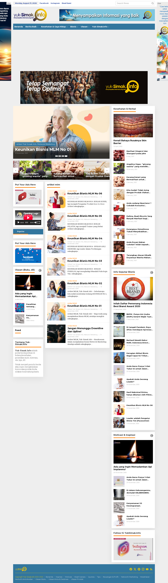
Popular (20, 231)
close (8, 3)
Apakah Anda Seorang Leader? (137, 380)
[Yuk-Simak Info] (32, 15)
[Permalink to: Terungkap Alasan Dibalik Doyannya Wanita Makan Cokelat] (119, 259)
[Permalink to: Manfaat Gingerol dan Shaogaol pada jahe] (119, 155)
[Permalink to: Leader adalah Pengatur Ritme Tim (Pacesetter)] (119, 422)
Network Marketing (46, 144)
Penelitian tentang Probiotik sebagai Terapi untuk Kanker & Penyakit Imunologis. (33, 305)
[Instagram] (143, 569)
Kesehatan (145, 577)
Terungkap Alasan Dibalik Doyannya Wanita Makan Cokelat (139, 256)
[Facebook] (131, 569)
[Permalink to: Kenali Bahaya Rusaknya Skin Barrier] (133, 125)
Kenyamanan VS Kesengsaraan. (33, 316)
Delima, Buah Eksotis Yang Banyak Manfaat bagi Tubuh (139, 217)
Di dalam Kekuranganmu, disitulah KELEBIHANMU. (139, 491)
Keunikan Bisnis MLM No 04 (84, 238)
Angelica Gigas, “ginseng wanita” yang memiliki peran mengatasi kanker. (28, 175)
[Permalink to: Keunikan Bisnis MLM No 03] (56, 266)
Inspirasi (59, 577)
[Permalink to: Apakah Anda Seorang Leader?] (119, 383)
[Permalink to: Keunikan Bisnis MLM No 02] (56, 288)
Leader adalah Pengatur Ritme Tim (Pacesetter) (138, 419)
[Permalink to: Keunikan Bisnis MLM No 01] (61, 132)
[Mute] (35, 222)
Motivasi (68, 577)
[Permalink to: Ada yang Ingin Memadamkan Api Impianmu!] (28, 282)
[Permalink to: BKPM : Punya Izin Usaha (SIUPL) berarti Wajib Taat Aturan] (119, 318)
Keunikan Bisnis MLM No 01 (43, 149)
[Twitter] (135, 569)
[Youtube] (147, 569)
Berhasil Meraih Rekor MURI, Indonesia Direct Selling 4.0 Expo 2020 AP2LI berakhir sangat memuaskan (137, 341)
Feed (18, 330)
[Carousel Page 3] (63, 156)
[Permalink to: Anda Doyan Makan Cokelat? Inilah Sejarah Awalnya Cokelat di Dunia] (119, 246)
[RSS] (151, 569)
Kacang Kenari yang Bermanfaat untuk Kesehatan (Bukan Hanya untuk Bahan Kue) (61, 175)
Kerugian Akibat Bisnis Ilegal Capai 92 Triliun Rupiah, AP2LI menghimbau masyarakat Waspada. (140, 354)
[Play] (18, 222)
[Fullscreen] (39, 222)
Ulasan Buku (40, 579)
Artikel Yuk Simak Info (26, 144)
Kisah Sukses (80, 577)
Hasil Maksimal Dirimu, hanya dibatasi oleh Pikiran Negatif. (140, 393)
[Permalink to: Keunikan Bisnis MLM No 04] (56, 243)
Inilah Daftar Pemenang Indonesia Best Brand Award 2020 (133, 305)
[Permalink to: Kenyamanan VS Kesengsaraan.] (19, 318)
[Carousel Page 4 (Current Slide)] (66, 156)
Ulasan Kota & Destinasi (58, 579)
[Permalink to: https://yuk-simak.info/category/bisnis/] (151, 272)
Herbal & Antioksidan (24, 579)
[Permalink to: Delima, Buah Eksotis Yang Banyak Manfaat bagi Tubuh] (119, 220)
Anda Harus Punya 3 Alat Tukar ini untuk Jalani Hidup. (138, 367)
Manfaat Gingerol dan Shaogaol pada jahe (137, 152)
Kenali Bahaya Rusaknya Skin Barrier (130, 142)
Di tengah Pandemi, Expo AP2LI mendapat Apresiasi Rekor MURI (139, 328)
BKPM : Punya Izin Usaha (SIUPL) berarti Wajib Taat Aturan (139, 315)
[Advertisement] (84, 49)
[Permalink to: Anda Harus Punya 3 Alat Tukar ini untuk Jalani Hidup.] (119, 370)
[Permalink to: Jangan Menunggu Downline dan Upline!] (56, 333)
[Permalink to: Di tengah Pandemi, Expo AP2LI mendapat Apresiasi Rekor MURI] (119, 331)
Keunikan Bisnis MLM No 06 (84, 193)
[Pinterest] (139, 569)
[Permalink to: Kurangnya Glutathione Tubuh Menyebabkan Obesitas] (119, 233)
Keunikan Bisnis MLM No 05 (84, 216)
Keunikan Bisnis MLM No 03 (84, 261)
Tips (98, 577)
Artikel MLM (72, 191)
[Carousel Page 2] (59, 156)
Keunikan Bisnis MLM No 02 (84, 283)
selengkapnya (79, 206)
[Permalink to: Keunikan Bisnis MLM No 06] (56, 198)
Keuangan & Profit (111, 577)
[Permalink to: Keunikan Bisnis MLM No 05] (56, 221)
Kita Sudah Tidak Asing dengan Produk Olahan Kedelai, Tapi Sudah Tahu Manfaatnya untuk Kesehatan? (92, 175)
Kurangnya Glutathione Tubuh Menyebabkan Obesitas (138, 230)
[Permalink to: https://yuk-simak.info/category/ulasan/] (40, 270)
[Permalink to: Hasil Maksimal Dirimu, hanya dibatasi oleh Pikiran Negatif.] (119, 396)
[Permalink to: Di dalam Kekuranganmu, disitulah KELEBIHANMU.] (119, 494)
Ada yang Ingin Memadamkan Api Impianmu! (25, 295)
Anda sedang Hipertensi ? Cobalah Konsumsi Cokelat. (139, 204)
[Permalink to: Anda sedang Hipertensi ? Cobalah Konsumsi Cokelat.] (119, 207)
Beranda (49, 577)
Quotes (91, 577)
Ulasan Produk (77, 579)
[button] (152, 3)
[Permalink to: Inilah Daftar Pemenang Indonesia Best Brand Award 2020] (133, 288)
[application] (28, 217)
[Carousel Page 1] (56, 156)
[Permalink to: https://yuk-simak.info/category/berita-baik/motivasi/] (151, 435)
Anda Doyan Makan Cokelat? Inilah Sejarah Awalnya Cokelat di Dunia (139, 243)
